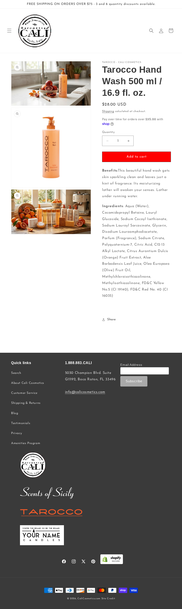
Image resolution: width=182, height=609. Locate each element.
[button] (9, 31)
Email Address (131, 365)
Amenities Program (25, 443)
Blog (14, 413)
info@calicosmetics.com (85, 392)
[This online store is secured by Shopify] (111, 560)
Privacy (16, 433)
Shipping (108, 111)
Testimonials (20, 423)
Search (16, 373)
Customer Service (24, 393)
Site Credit (108, 598)
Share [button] (111, 319)
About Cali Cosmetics (27, 383)
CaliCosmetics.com (88, 598)
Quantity (108, 132)
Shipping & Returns (26, 403)
